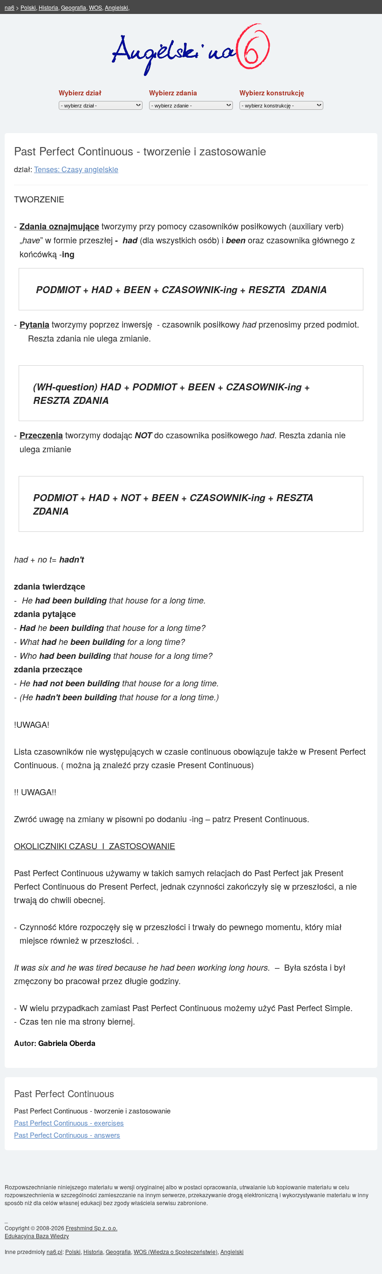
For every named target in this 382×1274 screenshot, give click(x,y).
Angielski (116, 7)
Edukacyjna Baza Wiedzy (37, 1236)
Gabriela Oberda (67, 1043)
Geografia (73, 7)
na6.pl (54, 1251)
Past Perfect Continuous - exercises (69, 1122)
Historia (48, 7)
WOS (95, 7)
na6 (9, 7)
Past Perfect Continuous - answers (67, 1135)
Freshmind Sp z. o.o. (91, 1228)
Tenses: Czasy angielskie (76, 169)
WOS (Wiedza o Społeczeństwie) (176, 1251)
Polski (28, 7)
